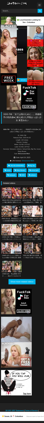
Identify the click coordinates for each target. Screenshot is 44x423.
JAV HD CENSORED (17, 165)
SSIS (23, 175)
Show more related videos (22, 282)
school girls (34, 170)
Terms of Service (31, 410)
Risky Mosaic (20, 170)
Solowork (12, 175)
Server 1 (23, 80)
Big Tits (32, 165)
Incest (8, 170)
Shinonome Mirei (28, 161)
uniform (33, 175)
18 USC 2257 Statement (14, 410)
